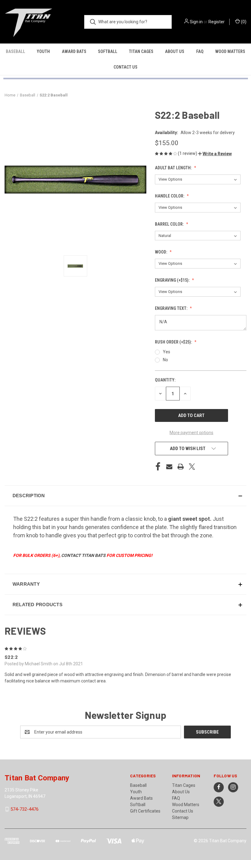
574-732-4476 (24, 809)
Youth (43, 51)
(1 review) (188, 153)
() (243, 21)
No (165, 359)
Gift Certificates (145, 811)
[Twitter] (192, 466)
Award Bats (74, 51)
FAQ (200, 51)
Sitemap (180, 817)
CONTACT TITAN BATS (83, 555)
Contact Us (125, 67)
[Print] (181, 466)
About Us (174, 51)
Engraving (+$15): (172, 280)
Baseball (15, 51)
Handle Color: (170, 195)
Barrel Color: (170, 224)
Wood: (161, 252)
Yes (166, 351)
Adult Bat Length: (174, 167)
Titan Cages (141, 51)
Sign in (196, 21)
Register (216, 21)
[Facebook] (158, 466)
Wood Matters (230, 51)
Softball (107, 51)
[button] (215, 153)
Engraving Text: (171, 308)
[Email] (169, 466)
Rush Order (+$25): (174, 342)
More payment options (191, 432)
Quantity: (165, 379)
